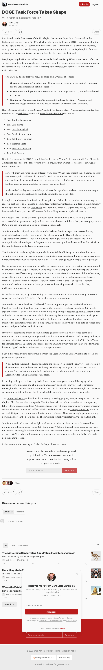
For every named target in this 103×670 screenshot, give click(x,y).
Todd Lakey (17, 120)
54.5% (56, 344)
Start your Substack (44, 657)
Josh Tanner (18, 153)
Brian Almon (14, 23)
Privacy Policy (71, 620)
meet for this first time (51, 113)
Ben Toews (36, 207)
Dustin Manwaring (21, 148)
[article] (51, 558)
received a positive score (79, 312)
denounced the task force (26, 163)
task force (23, 113)
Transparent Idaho (79, 409)
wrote (24, 354)
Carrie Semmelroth (21, 134)
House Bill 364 (30, 42)
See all (7, 604)
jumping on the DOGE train (24, 159)
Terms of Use (64, 618)
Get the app (64, 657)
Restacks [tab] (20, 512)
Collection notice (68, 651)
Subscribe (84, 4)
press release (25, 381)
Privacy (49, 651)
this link (91, 417)
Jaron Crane (75, 38)
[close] (77, 574)
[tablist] (13, 511)
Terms (57, 651)
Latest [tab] (12, 545)
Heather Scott (19, 144)
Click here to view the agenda (25, 402)
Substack (38, 664)
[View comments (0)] (14, 32)
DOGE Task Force (16, 398)
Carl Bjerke (17, 125)
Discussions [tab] (23, 545)
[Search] (98, 545)
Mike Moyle (23, 110)
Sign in (95, 4)
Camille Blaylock (20, 129)
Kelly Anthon (72, 110)
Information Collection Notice (50, 620)
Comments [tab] (8, 512)
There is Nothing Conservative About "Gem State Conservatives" (38, 553)
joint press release (79, 63)
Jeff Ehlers (17, 139)
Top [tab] (5, 545)
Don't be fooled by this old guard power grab (23, 556)
